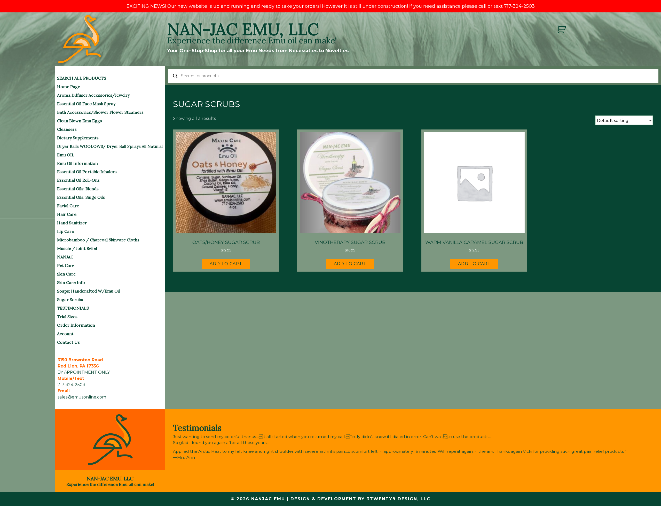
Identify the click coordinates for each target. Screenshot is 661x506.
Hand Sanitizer (72, 222)
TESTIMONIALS (73, 308)
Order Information (76, 325)
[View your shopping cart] (562, 29)
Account (65, 333)
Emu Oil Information (77, 163)
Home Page (68, 86)
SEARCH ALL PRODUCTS (81, 78)
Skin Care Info (71, 282)
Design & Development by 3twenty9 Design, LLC (360, 498)
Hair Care (66, 214)
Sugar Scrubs (70, 299)
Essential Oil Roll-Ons (78, 180)
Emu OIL (65, 154)
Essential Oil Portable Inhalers (87, 171)
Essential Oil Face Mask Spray (86, 103)
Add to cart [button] (226, 263)
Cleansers (67, 129)
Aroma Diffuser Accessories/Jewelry (93, 95)
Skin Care (66, 274)
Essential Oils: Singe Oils (81, 197)
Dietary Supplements (78, 137)
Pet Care (65, 265)
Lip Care (65, 231)
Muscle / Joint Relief (77, 248)
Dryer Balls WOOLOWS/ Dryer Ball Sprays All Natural (110, 146)
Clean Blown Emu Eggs (79, 120)
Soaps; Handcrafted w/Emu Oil (88, 291)
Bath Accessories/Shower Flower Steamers (100, 112)
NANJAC (65, 256)
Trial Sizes (67, 316)
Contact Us (68, 342)
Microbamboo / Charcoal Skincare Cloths (98, 239)
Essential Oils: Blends (78, 188)
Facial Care (68, 205)
